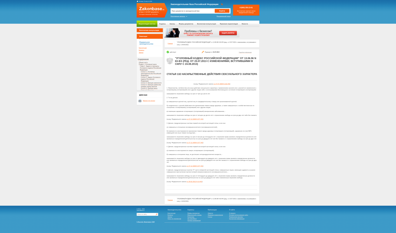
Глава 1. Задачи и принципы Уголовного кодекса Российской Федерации (150, 68)
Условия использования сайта (238, 215)
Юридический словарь (194, 215)
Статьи (210, 217)
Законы (172, 24)
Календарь (190, 217)
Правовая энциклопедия (229, 24)
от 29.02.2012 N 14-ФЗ (194, 181)
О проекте (232, 213)
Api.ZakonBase (192, 219)
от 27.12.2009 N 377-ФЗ (195, 119)
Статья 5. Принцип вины (149, 88)
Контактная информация (236, 219)
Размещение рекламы (236, 217)
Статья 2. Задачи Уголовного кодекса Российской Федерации (150, 79)
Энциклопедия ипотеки (147, 24)
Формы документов (186, 24)
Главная (170, 43)
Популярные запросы (178, 16)
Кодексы (162, 24)
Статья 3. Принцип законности (151, 83)
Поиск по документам (174, 219)
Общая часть (143, 62)
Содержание (143, 59)
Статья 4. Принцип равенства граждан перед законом (151, 85)
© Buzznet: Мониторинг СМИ (146, 222)
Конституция (143, 48)
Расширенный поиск (223, 16)
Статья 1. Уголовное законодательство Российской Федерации (151, 73)
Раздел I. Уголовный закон (148, 64)
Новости (245, 24)
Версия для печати (149, 101)
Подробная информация (245, 52)
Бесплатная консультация (206, 24)
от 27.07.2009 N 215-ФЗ (222, 84)
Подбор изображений (194, 220)
